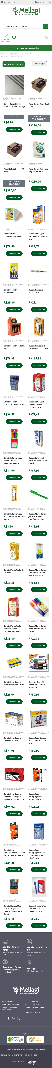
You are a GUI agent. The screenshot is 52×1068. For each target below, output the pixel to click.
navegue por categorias (27, 48)
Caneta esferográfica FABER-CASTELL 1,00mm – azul (37, 404)
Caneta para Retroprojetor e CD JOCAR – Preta (37, 796)
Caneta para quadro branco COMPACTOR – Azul (38, 741)
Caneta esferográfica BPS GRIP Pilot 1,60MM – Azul (38, 460)
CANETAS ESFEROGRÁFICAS (36, 228)
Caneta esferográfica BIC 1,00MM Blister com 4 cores (14, 516)
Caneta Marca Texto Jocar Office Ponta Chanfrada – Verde (37, 516)
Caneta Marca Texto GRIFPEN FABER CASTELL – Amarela (12, 628)
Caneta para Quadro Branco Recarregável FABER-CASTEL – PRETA (14, 796)
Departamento (15, 53)
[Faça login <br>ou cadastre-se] (6, 35)
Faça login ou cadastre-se (6, 41)
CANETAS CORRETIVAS (10, 284)
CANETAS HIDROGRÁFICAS (11, 900)
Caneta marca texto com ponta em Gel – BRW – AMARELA (37, 572)
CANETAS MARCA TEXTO (35, 508)
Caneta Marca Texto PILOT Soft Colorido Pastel (37, 628)
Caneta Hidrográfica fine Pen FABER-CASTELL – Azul (37, 909)
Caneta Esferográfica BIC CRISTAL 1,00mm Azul (38, 236)
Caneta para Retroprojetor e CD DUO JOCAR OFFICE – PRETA (14, 853)
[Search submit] (45, 26)
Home (3, 53)
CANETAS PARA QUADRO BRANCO (13, 676)
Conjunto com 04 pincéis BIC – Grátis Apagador (37, 684)
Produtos (28, 53)
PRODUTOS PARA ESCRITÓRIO (38, 99)
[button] (14, 64)
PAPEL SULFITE (32, 98)
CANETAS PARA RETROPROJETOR (38, 788)
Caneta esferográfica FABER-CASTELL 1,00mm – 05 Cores (13, 460)
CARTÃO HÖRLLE (8, 98)
